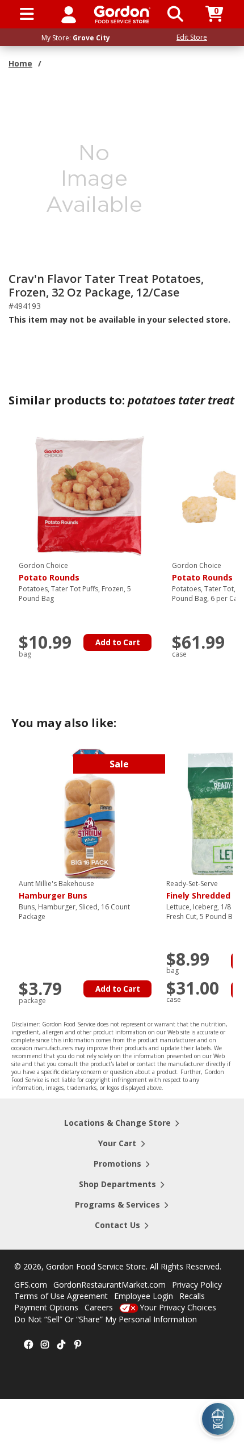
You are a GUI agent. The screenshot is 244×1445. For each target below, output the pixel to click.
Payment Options (46, 1307)
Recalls (192, 1296)
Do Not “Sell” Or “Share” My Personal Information (105, 1319)
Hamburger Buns (56, 890)
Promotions (117, 1163)
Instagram (45, 1345)
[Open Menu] (27, 14)
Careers (99, 1307)
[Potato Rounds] (89, 495)
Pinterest (77, 1345)
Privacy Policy (197, 1284)
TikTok (61, 1345)
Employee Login (143, 1296)
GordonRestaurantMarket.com (109, 1284)
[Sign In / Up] (68, 14)
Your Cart (117, 1143)
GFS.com (30, 1284)
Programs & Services (117, 1204)
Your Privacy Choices (178, 1307)
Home (20, 63)
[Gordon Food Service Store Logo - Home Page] (122, 14)
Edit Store (191, 37)
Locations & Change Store (117, 1122)
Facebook (28, 1345)
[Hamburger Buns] (89, 813)
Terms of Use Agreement (61, 1296)
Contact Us (117, 1225)
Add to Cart (117, 642)
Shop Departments (117, 1184)
